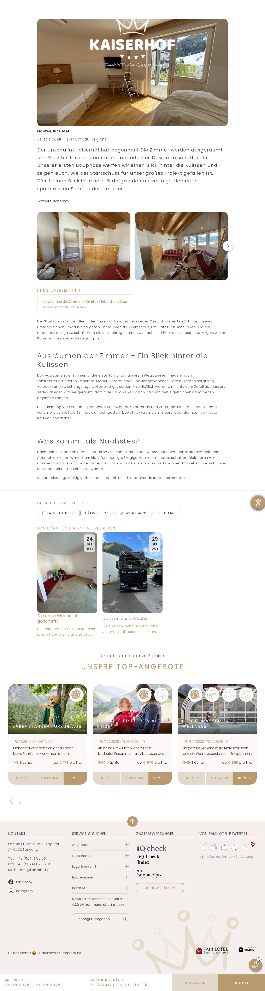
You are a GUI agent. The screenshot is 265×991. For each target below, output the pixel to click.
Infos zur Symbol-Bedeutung (230, 856)
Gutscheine (81, 855)
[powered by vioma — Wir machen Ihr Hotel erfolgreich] (246, 949)
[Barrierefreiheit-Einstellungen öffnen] (258, 502)
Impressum (72, 953)
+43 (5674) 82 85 (31, 858)
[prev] (12, 801)
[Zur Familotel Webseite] (212, 950)
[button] (22, 778)
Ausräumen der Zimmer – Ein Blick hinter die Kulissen (85, 301)
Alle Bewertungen (160, 887)
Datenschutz (49, 953)
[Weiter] (228, 246)
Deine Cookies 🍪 (22, 953)
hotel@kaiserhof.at (34, 869)
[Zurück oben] (132, 821)
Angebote (80, 844)
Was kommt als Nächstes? (65, 307)
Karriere (78, 888)
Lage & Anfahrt (84, 866)
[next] (20, 801)
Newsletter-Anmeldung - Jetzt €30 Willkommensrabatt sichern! (99, 902)
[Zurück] (37, 246)
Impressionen (83, 877)
